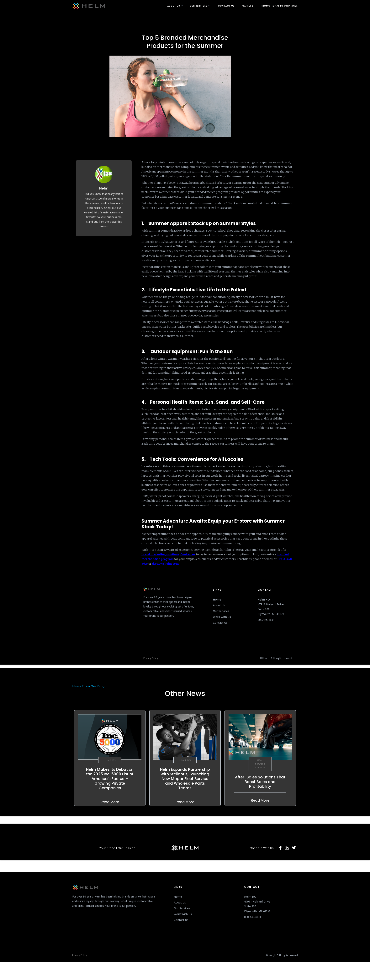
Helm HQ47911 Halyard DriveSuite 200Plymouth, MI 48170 (271, 607)
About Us (219, 605)
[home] (127, 5)
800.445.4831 (266, 620)
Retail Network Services (260, 764)
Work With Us (222, 617)
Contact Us (220, 622)
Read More (110, 801)
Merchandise (185, 31)
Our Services (221, 611)
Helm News (110, 760)
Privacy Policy (150, 658)
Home (217, 599)
